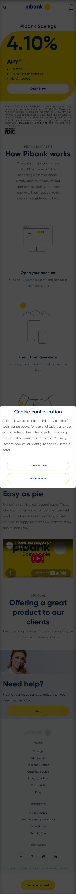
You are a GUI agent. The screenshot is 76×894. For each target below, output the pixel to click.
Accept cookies (38, 478)
